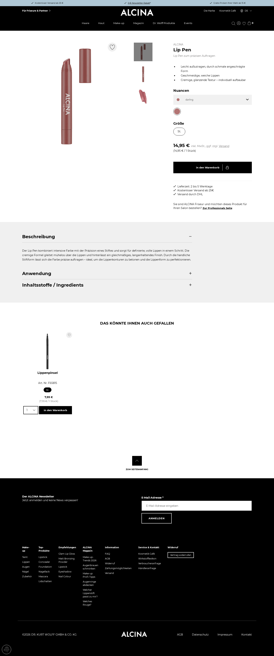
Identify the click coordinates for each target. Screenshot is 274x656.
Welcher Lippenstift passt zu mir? (90, 593)
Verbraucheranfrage (149, 563)
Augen (26, 566)
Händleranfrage (147, 568)
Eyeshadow (65, 571)
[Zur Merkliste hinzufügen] (112, 47)
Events (188, 23)
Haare (85, 23)
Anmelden (157, 518)
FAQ (107, 553)
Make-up (118, 23)
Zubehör (27, 576)
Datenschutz (200, 634)
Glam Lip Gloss (67, 553)
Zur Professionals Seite (217, 208)
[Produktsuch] (233, 23)
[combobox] (30, 410)
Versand (224, 146)
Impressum (225, 634)
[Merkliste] (244, 23)
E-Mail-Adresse (152, 497)
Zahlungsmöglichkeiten (118, 568)
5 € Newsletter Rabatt (139, 3)
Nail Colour (65, 576)
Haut (101, 23)
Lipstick (43, 557)
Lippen (26, 562)
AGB (107, 558)
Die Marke (209, 10)
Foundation (45, 566)
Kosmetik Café (227, 10)
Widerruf (110, 563)
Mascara (43, 576)
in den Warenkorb (207, 167)
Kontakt (246, 634)
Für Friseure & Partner (35, 10)
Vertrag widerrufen (180, 555)
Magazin (138, 23)
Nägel (25, 571)
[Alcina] (137, 12)
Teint (25, 557)
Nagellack (44, 571)
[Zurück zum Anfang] (137, 461)
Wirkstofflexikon (147, 558)
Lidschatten (45, 581)
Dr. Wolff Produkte (164, 23)
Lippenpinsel (47, 373)
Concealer (44, 562)
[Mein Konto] (238, 23)
